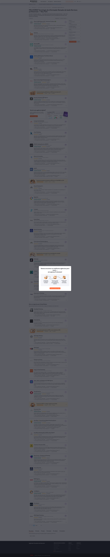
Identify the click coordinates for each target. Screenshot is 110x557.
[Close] (70, 267)
